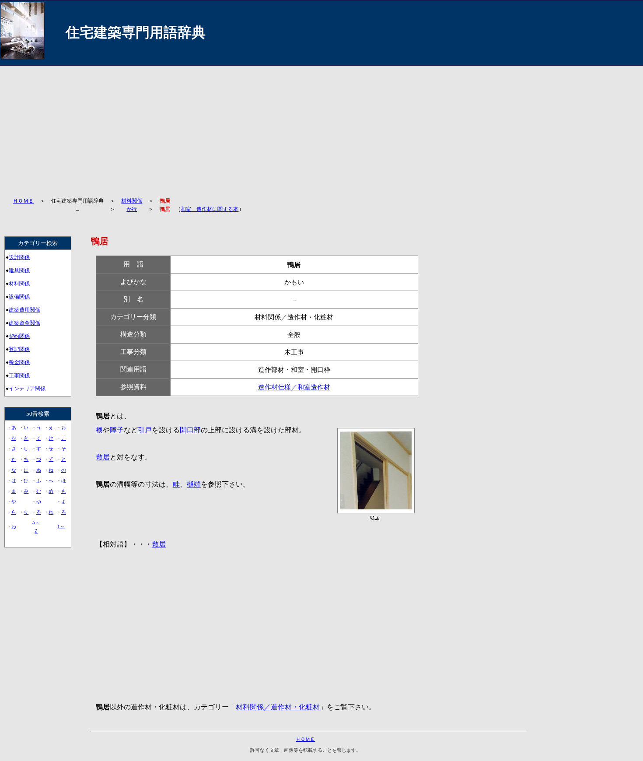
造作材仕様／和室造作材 (294, 387)
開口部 (190, 430)
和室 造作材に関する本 (209, 209)
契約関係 (19, 336)
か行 (131, 209)
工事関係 (19, 375)
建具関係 (19, 270)
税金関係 (19, 362)
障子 (117, 430)
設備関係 (19, 297)
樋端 (194, 484)
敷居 (103, 457)
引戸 (145, 430)
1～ (61, 526)
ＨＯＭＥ (23, 201)
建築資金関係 (24, 323)
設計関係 (19, 257)
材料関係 (131, 201)
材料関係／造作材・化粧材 (278, 707)
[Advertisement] (273, 127)
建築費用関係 (24, 310)
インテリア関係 (27, 389)
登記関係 (19, 349)
